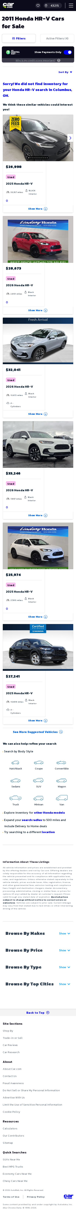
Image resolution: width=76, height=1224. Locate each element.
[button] (38, 5)
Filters (20, 38)
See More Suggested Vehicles (35, 732)
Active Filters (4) (57, 38)
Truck (15, 804)
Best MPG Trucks (13, 1167)
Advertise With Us (14, 1097)
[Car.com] (8, 5)
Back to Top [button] (35, 1012)
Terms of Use (11, 1197)
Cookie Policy (11, 1112)
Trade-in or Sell (13, 1038)
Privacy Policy (36, 1197)
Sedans (15, 786)
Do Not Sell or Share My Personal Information (31, 1090)
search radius (32, 820)
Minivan (38, 804)
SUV (38, 786)
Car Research (11, 1052)
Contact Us (10, 1076)
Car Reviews (10, 1045)
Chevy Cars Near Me (15, 1181)
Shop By (8, 1031)
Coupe (39, 769)
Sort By (63, 72)
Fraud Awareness (13, 1083)
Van (61, 804)
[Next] (70, 138)
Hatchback (15, 769)
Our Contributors (13, 1136)
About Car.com (12, 1069)
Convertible (62, 769)
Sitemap (8, 1143)
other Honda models (49, 812)
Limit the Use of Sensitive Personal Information (32, 1105)
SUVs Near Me (11, 1159)
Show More (35, 209)
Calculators (10, 1128)
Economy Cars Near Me (17, 1174)
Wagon (62, 786)
